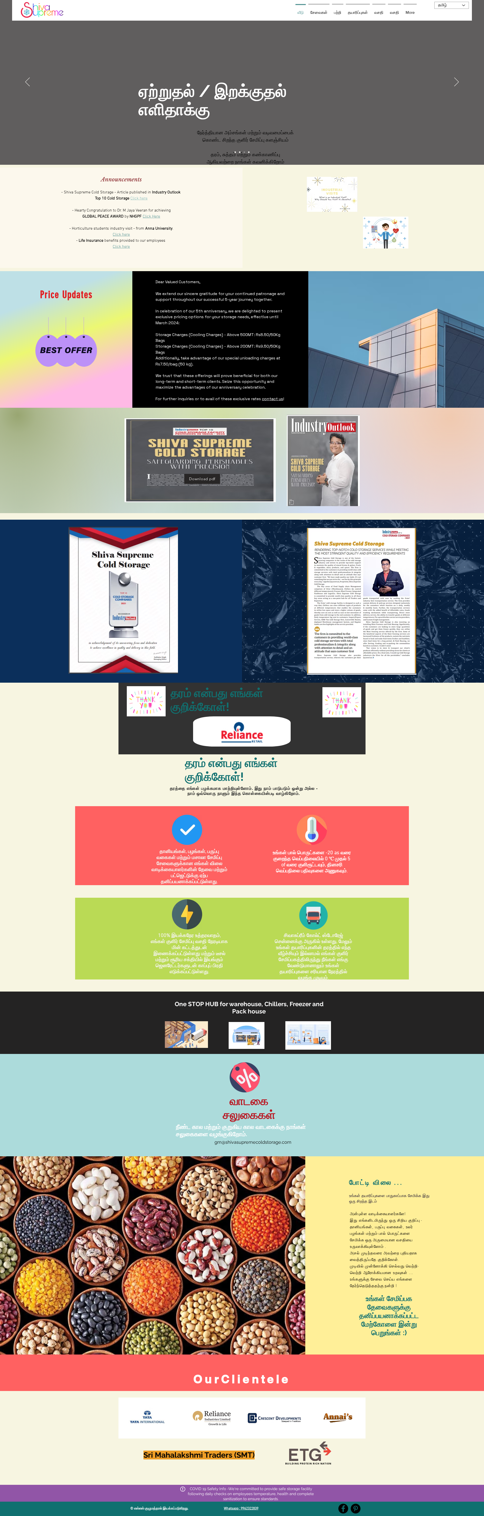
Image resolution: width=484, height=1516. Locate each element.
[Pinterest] (355, 1508)
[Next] (456, 82)
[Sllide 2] (239, 152)
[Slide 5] (249, 152)
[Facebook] (343, 1508)
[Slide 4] (244, 152)
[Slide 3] (235, 152)
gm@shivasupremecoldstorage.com (253, 1142)
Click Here (151, 216)
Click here (138, 198)
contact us (272, 398)
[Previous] (27, 82)
